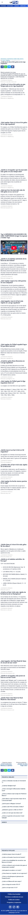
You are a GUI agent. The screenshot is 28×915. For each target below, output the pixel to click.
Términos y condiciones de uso (14, 897)
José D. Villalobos (6, 60)
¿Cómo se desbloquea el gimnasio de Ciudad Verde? (13, 877)
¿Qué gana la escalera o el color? (11, 870)
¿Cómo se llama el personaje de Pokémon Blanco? (14, 794)
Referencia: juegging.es (6, 462)
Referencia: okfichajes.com (7, 278)
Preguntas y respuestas (14, 902)
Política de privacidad (14, 894)
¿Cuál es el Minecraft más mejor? (11, 881)
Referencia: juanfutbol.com (7, 695)
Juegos (16, 6)
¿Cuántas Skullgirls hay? (9, 785)
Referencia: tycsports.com (7, 207)
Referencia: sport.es (5, 589)
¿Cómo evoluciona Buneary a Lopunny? (6, 764)
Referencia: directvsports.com (7, 673)
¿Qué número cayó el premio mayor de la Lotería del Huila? (14, 799)
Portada (3, 6)
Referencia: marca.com (6, 318)
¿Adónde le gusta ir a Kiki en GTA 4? (12, 809)
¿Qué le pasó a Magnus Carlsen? (11, 803)
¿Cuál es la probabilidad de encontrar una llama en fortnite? (14, 861)
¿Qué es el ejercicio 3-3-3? (10, 887)
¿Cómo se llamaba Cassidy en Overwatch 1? (14, 781)
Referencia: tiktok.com (6, 478)
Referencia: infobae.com (6, 556)
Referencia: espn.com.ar (6, 298)
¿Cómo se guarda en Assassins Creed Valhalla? (13, 817)
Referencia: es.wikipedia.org (7, 98)
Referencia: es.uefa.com (6, 610)
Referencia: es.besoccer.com (7, 710)
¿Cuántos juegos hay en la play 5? (11, 854)
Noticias (10, 6)
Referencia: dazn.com (5, 493)
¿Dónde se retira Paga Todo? (22, 764)
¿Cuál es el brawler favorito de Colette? (13, 857)
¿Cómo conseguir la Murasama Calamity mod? (13, 789)
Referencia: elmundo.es (6, 398)
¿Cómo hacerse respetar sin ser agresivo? (14, 873)
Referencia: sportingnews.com (7, 378)
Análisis (23, 6)
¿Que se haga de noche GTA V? (11, 884)
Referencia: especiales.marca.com (8, 81)
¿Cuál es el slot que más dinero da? (12, 813)
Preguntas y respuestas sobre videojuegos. (12, 58)
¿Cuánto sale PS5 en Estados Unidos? (13, 806)
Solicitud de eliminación (7, 80)
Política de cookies (14, 899)
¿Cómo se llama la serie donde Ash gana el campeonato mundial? (14, 866)
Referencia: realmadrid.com (7, 358)
